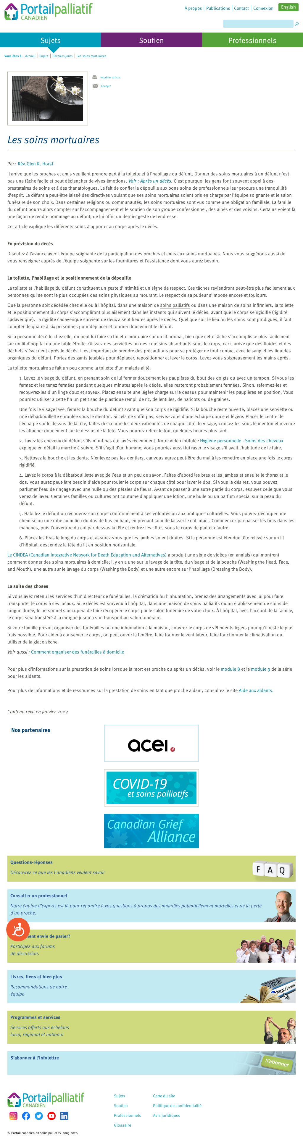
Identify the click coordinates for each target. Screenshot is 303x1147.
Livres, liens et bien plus (36, 976)
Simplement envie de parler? (40, 936)
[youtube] (51, 1116)
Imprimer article (110, 77)
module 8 (230, 668)
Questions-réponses (31, 862)
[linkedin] (64, 1116)
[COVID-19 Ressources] (151, 787)
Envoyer (106, 86)
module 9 (260, 668)
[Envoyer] (96, 86)
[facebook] (26, 1116)
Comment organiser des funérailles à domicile (77, 651)
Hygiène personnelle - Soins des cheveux (241, 440)
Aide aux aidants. (256, 690)
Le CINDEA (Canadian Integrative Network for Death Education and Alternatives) (87, 554)
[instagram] (13, 1116)
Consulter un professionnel (38, 895)
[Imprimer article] (96, 77)
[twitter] (39, 1116)
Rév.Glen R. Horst (35, 163)
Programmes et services (35, 1017)
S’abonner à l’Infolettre (34, 1057)
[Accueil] (48, 10)
